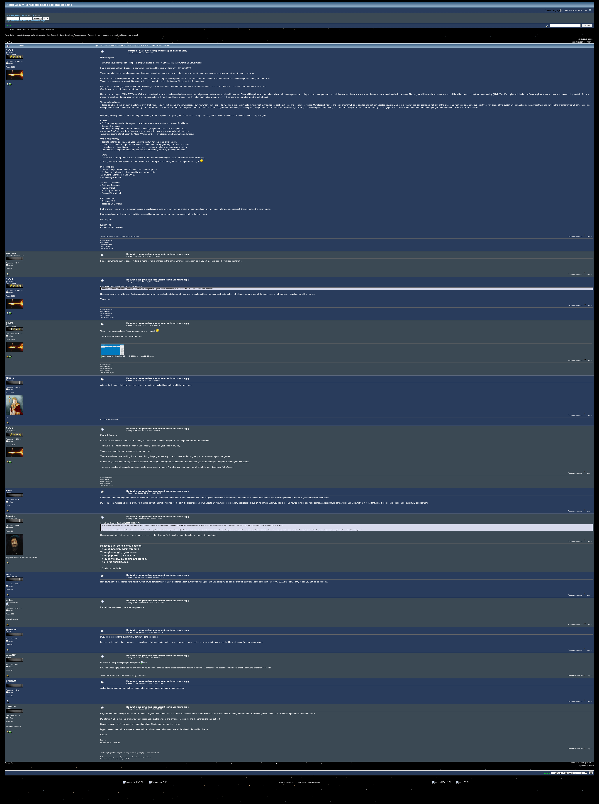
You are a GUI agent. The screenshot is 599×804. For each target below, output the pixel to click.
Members (34, 29)
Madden (10, 378)
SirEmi (9, 50)
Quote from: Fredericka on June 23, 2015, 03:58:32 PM (121, 286)
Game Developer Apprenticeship (73, 35)
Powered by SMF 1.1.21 (288, 782)
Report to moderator (575, 236)
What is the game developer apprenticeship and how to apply (113, 35)
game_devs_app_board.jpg (112, 356)
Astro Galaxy (105, 242)
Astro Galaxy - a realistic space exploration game (25, 35)
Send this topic (578, 42)
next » (590, 39)
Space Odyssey (106, 244)
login (30, 16)
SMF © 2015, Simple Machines (309, 782)
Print (589, 42)
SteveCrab (11, 706)
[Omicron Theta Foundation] (10, 733)
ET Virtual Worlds (194, 63)
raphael (9, 600)
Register (50, 29)
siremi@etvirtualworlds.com (142, 214)
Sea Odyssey (105, 246)
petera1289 (11, 630)
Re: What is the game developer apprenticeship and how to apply (157, 254)
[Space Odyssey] (10, 85)
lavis (8, 574)
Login (42, 29)
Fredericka (11, 254)
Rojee (9, 490)
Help (19, 29)
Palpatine (10, 516)
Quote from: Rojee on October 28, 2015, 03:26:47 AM (120, 523)
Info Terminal (52, 35)
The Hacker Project (107, 248)
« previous (582, 39)
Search (26, 29)
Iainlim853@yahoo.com (181, 385)
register (38, 16)
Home (12, 29)
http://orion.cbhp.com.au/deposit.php (130, 753)
